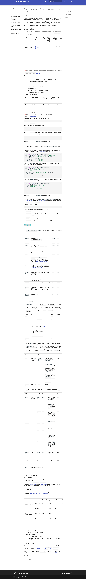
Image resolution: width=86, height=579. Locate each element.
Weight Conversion (29, 200)
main (29, 1)
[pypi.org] (75, 577)
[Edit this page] (61, 9)
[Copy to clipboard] (60, 121)
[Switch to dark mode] (45, 1)
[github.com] (73, 577)
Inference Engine (42, 200)
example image (42, 151)
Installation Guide (33, 116)
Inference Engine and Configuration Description (39, 493)
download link (37, 73)
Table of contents (67, 8)
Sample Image (33, 527)
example (44, 326)
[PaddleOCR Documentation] (11, 1)
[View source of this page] (59, 9)
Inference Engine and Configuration (41, 261)
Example (53, 366)
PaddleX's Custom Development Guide (31, 479)
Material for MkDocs (17, 577)
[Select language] (48, 1)
